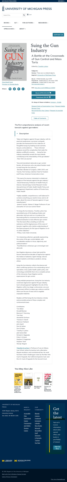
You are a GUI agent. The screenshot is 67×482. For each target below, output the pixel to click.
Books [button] (6, 23)
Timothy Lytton (43, 66)
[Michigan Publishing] (23, 460)
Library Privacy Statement (9, 477)
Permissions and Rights (27, 425)
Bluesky (37, 413)
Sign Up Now (57, 448)
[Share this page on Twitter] (14, 89)
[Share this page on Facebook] (23, 89)
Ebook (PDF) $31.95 (43, 93)
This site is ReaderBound (58, 479)
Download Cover (7, 82)
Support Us (58, 35)
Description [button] (24, 133)
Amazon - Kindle (56, 102)
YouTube (37, 443)
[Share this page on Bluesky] (18, 89)
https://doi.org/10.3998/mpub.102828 (45, 88)
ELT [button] (15, 23)
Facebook (38, 418)
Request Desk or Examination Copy (43, 106)
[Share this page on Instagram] (10, 89)
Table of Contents (40, 118)
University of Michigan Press (46, 75)
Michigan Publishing (9, 1)
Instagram (38, 421)
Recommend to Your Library (40, 110)
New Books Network (38, 427)
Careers (37, 416)
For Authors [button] (28, 23)
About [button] (22, 29)
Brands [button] (61, 1)
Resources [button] (42, 23)
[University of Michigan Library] (8, 460)
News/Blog (38, 431)
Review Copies (26, 429)
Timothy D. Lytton (23, 348)
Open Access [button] (9, 29)
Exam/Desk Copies (27, 420)
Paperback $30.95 (43, 97)
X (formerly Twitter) (38, 439)
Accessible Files (27, 415)
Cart (29, 15)
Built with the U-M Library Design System (14, 474)
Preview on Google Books (10, 84)
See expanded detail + (38, 84)
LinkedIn (37, 423)
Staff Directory (37, 434)
